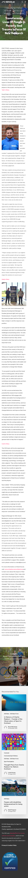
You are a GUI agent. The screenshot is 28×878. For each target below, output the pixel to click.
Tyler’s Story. (5, 90)
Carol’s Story (5, 444)
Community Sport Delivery (14, 8)
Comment (6, 753)
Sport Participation (18, 13)
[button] (25, 2)
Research (7, 13)
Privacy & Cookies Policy (9, 845)
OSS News (7, 10)
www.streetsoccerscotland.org (14, 569)
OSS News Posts (18, 10)
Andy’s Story (5, 279)
